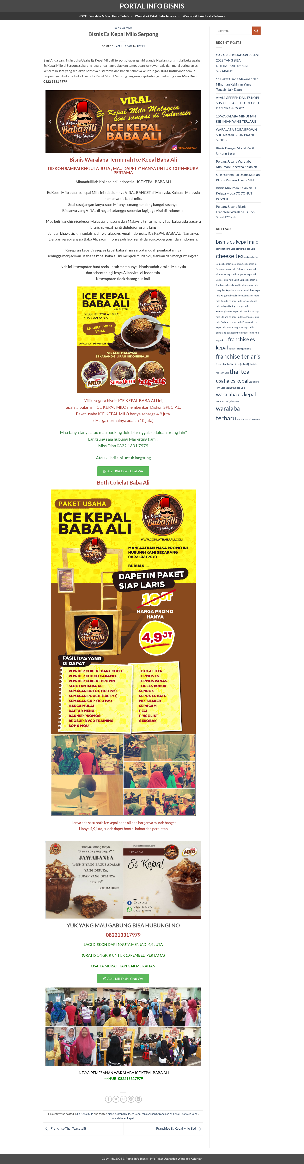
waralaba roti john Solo (227, 401)
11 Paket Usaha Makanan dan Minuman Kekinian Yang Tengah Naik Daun (237, 84)
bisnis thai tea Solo (245, 248)
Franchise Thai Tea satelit (68, 1128)
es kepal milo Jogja (238, 301)
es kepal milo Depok (235, 285)
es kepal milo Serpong (144, 1114)
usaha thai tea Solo (235, 387)
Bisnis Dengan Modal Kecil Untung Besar (235, 150)
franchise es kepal (169, 1114)
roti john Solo (222, 372)
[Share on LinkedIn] (138, 1099)
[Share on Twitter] (116, 1099)
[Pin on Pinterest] (131, 1099)
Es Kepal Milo (123, 27)
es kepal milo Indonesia (239, 295)
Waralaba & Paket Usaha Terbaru (203, 16)
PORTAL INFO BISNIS (152, 6)
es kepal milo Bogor (233, 274)
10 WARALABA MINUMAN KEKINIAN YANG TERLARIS (236, 118)
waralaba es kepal (123, 1118)
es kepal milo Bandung (231, 263)
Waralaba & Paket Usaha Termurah (156, 16)
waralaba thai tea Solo (248, 419)
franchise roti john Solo (240, 348)
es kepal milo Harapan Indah (237, 290)
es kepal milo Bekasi (233, 269)
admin (141, 46)
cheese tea (230, 255)
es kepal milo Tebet (236, 332)
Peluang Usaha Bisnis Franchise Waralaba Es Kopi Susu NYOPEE (235, 211)
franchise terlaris (238, 356)
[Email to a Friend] (123, 1099)
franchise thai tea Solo (227, 364)
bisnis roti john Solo (225, 248)
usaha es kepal (189, 1114)
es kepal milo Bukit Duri (232, 279)
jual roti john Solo (248, 364)
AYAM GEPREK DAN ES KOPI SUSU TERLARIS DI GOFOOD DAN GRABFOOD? (237, 102)
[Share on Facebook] (108, 1099)
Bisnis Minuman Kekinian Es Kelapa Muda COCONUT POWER (236, 193)
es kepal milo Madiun (240, 311)
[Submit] (256, 31)
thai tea (239, 371)
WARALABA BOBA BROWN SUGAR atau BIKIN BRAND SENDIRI (236, 134)
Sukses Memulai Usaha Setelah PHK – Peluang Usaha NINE (238, 177)
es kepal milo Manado (240, 316)
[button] (50, 121)
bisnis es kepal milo (119, 1114)
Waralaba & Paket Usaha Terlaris (109, 16)
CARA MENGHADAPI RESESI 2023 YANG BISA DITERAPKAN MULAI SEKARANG (237, 63)
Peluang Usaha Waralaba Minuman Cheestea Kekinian (236, 164)
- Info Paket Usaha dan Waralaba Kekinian (175, 1158)
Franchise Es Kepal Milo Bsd (176, 1128)
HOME (83, 16)
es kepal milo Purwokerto (241, 322)
